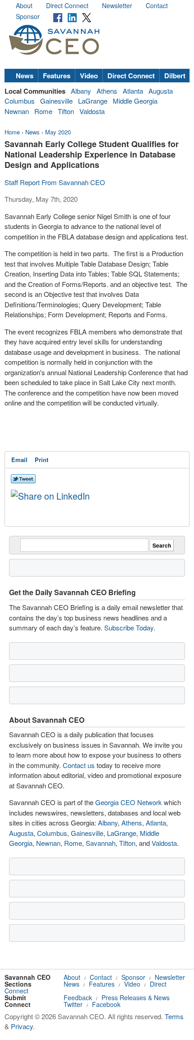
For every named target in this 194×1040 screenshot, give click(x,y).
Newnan (17, 111)
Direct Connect (67, 5)
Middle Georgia (135, 100)
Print (41, 459)
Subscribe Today (128, 627)
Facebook (106, 1004)
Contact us (79, 765)
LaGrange (92, 100)
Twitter (73, 1004)
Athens (107, 90)
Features (56, 76)
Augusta (160, 90)
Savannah (100, 843)
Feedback (78, 997)
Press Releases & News (136, 997)
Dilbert (174, 76)
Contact (157, 5)
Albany (81, 90)
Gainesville (56, 100)
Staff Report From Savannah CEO (55, 182)
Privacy (22, 1026)
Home (12, 132)
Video (89, 76)
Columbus (20, 100)
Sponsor (28, 16)
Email (19, 459)
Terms (174, 1016)
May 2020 (58, 132)
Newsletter (117, 5)
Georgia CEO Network (128, 802)
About (24, 5)
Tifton (66, 111)
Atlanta (133, 90)
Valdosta (92, 111)
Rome (43, 111)
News (24, 76)
